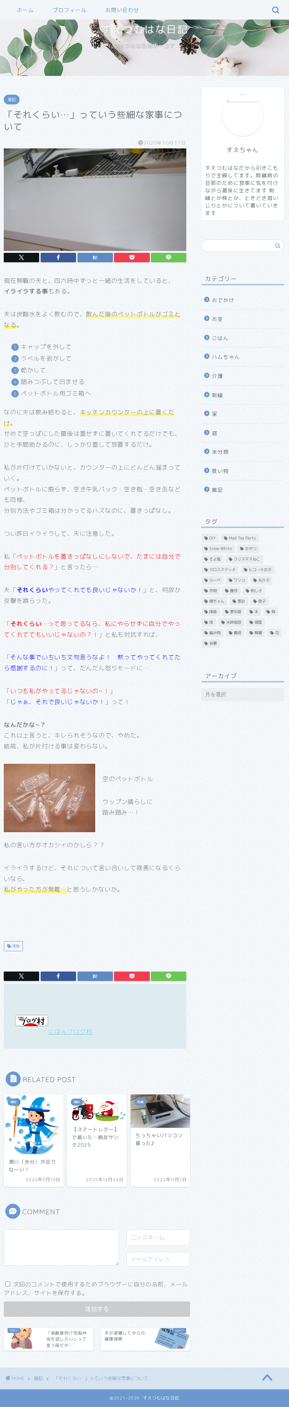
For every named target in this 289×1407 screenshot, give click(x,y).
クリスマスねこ (247, 559)
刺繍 (217, 395)
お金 (217, 318)
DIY (212, 538)
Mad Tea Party (242, 538)
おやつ (250, 548)
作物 (213, 590)
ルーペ (215, 580)
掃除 (15, 946)
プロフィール (70, 10)
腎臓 (258, 632)
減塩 (258, 622)
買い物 (220, 471)
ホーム (25, 10)
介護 (217, 375)
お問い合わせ (122, 10)
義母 (237, 632)
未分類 (220, 451)
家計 (241, 601)
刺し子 (256, 590)
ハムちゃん (226, 356)
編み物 (215, 632)
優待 (233, 590)
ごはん (220, 338)
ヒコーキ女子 (260, 569)
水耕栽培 (233, 622)
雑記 (12, 100)
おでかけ (223, 300)
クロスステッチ (222, 569)
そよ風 (215, 559)
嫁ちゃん (216, 601)
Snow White (220, 548)
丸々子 (263, 580)
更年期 (235, 611)
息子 (262, 601)
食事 (213, 643)
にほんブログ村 (70, 1032)
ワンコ (239, 580)
